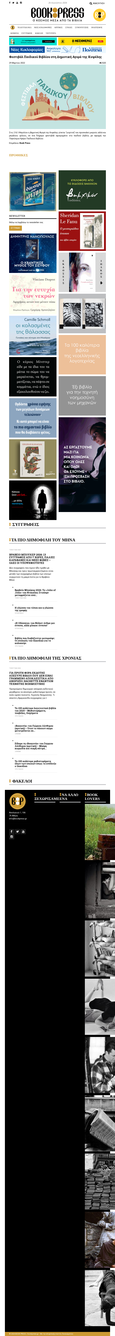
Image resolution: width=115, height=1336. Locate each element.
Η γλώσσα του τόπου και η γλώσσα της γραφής (34, 609)
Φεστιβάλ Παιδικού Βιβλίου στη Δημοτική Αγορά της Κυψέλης (55, 57)
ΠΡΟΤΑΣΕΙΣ (19, 646)
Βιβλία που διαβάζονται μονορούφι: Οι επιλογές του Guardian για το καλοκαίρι (35, 640)
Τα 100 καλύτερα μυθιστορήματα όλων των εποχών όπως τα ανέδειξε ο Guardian (35, 763)
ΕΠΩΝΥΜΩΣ (19, 613)
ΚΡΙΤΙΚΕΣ (59, 27)
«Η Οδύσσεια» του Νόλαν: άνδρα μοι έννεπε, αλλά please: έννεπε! (35, 624)
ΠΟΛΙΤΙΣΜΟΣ (96, 27)
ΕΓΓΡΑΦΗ (15, 228)
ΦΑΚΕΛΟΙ (39, 33)
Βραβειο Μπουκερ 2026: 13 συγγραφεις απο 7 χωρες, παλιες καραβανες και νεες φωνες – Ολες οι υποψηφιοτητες (32, 559)
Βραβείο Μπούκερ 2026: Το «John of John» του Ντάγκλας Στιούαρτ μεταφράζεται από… (35, 592)
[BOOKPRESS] (57, 14)
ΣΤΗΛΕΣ (68, 27)
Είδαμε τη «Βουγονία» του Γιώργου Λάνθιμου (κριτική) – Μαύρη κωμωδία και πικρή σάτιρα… (34, 746)
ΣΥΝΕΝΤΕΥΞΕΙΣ (81, 27)
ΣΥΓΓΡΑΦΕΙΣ (26, 33)
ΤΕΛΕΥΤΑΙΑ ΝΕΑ (24, 27)
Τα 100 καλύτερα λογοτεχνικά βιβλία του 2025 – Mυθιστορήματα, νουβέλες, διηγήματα (35, 710)
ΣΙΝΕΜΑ (18, 734)
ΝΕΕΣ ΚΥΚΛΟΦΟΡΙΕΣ (43, 27)
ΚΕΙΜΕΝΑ (15, 33)
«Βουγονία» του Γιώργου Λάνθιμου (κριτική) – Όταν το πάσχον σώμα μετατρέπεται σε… (34, 728)
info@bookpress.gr (18, 818)
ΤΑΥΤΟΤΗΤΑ (51, 33)
